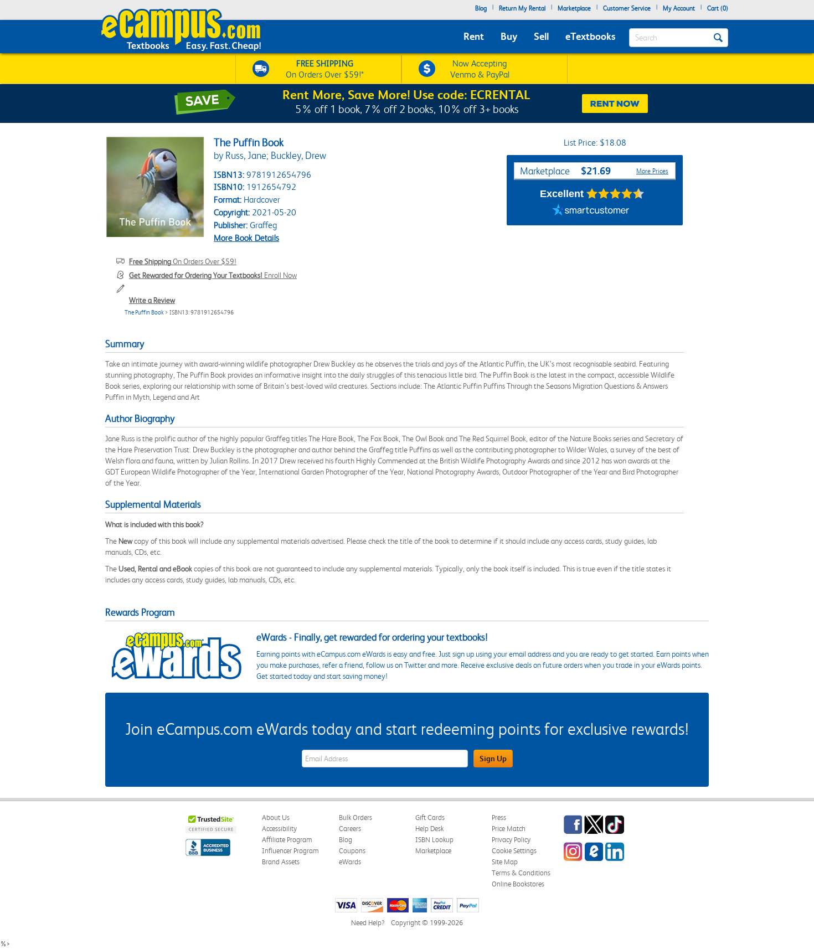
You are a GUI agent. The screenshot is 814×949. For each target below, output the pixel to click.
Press (499, 817)
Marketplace (574, 8)
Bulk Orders (355, 817)
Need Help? (367, 923)
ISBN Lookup (434, 839)
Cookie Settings (514, 851)
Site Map (505, 862)
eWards (350, 862)
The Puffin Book (144, 312)
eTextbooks (590, 36)
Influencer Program (290, 851)
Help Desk (429, 828)
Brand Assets (281, 862)
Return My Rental (522, 8)
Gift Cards (430, 817)
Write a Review (152, 300)
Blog (481, 8)
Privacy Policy (511, 839)
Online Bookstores (518, 884)
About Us (276, 817)
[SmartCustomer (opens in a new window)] (591, 211)
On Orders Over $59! (182, 261)
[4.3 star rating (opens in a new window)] (615, 193)
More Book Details (246, 238)
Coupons (352, 851)
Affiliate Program (287, 839)
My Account (679, 8)
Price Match (509, 828)
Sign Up (493, 758)
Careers (350, 828)
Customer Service (627, 8)
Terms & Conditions (521, 873)
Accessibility (279, 828)
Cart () (717, 8)
